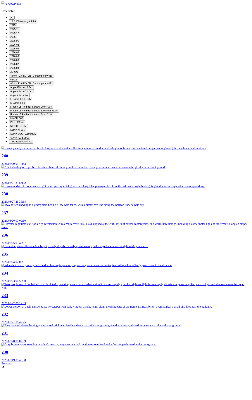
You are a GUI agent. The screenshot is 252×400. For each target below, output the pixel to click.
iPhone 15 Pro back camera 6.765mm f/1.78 (34, 110)
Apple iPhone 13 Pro (21, 87)
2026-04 (14, 52)
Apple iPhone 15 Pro (21, 91)
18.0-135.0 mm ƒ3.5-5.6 (23, 21)
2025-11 (14, 29)
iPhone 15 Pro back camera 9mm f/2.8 (31, 114)
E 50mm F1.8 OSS (20, 99)
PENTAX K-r (17, 122)
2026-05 (14, 56)
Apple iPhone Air (19, 95)
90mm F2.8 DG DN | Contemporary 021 (31, 83)
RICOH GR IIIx (18, 126)
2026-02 (14, 44)
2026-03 (14, 48)
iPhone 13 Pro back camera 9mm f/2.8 (31, 106)
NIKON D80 (16, 118)
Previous (6, 363)
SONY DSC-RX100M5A (23, 133)
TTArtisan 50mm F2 (21, 141)
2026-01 (14, 40)
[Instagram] (29, 396)
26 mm (14, 71)
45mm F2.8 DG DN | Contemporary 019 (31, 75)
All (11, 17)
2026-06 (14, 60)
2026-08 (14, 68)
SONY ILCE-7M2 (19, 137)
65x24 (13, 79)
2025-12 (14, 33)
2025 (12, 25)
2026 (12, 37)
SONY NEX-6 (17, 130)
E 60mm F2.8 (17, 102)
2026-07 (14, 64)
